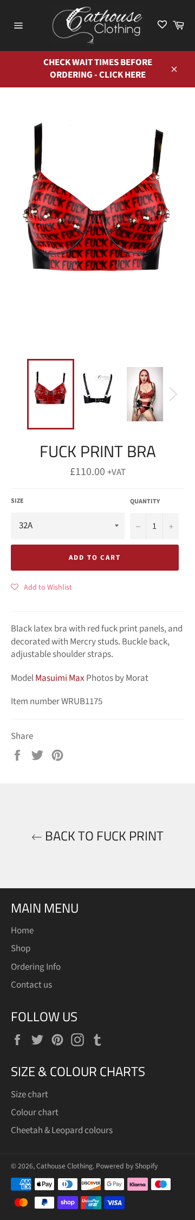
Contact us (31, 984)
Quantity (145, 501)
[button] (41, 586)
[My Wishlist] (162, 25)
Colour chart (34, 1112)
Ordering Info (36, 967)
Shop (20, 948)
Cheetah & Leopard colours (62, 1130)
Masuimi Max (59, 678)
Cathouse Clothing (64, 1166)
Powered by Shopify (127, 1166)
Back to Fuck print (103, 836)
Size (17, 501)
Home (22, 930)
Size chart (29, 1094)
